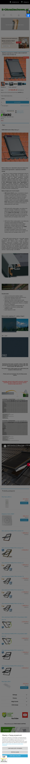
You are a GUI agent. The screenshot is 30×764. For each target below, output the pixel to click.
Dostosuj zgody (15, 752)
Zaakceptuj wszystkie (15, 755)
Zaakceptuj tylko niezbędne (15, 748)
